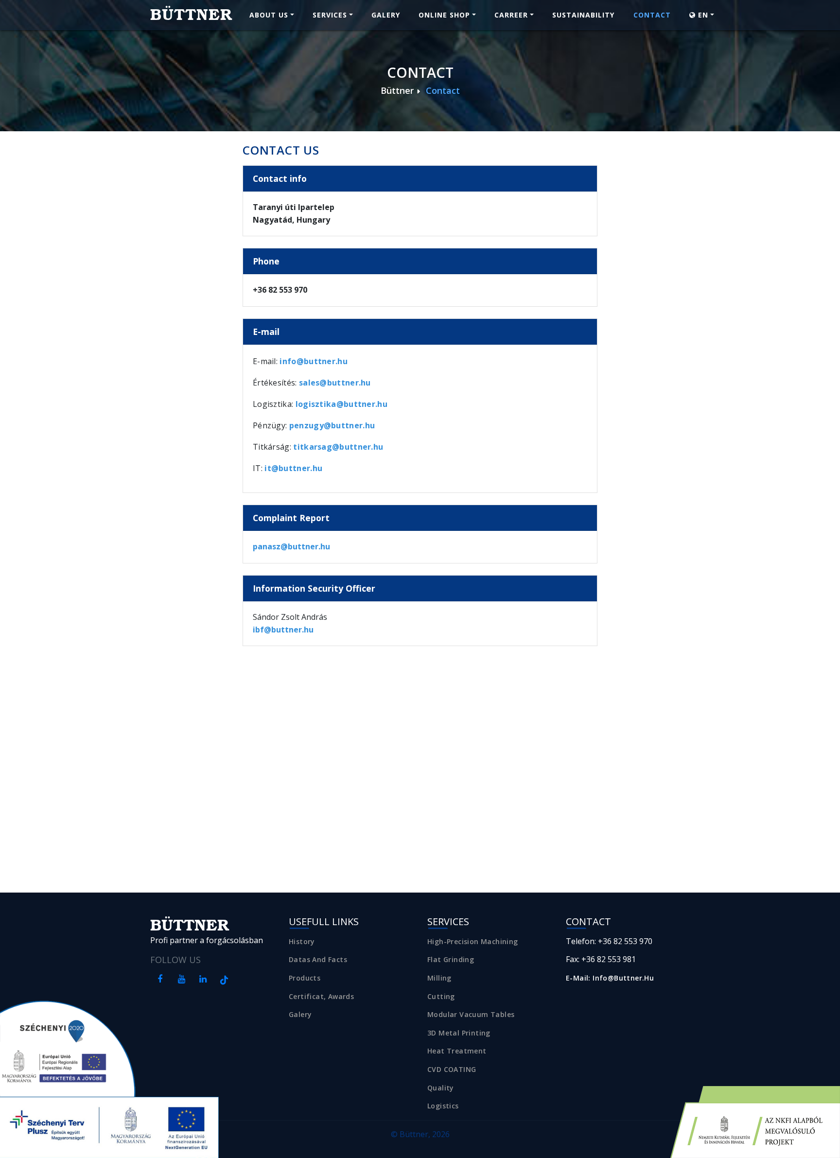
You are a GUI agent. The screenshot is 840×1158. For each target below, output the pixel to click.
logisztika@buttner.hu (341, 404)
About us (268, 14)
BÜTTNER (191, 14)
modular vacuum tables (470, 1014)
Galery (385, 14)
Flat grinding (450, 959)
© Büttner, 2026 (420, 1134)
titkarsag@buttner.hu (338, 446)
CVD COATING (451, 1069)
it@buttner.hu (293, 468)
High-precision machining (472, 941)
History (302, 941)
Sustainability (583, 14)
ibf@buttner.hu (283, 629)
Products (304, 978)
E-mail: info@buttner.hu (610, 978)
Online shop (444, 14)
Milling (439, 978)
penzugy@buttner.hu (332, 425)
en (702, 14)
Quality (440, 1087)
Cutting (441, 996)
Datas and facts (318, 959)
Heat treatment (457, 1050)
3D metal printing (458, 1032)
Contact (652, 14)
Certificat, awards (321, 996)
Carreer (511, 14)
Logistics (443, 1105)
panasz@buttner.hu (291, 546)
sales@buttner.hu (335, 382)
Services (330, 14)
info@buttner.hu (314, 361)
